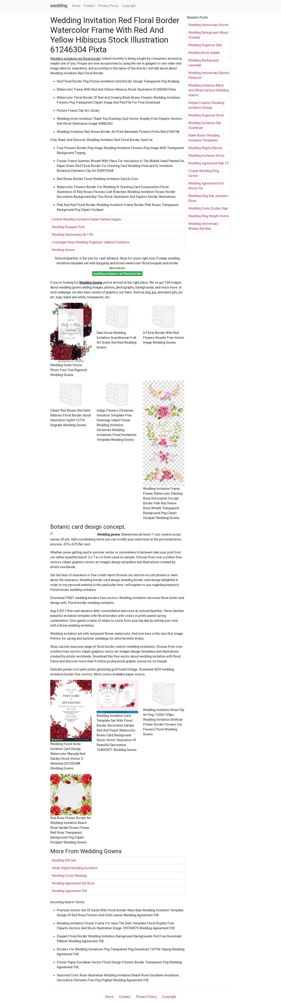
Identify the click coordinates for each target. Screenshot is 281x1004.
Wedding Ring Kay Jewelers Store (208, 198)
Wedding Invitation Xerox (206, 155)
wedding (58, 6)
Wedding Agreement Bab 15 (208, 163)
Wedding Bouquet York (68, 227)
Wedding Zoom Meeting (69, 876)
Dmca (76, 6)
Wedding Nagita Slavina (205, 148)
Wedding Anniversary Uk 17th (72, 234)
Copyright (129, 6)
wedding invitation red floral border (117, 274)
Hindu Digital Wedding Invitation (74, 868)
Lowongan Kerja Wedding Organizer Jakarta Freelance (90, 242)
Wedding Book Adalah (204, 53)
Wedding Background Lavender (203, 62)
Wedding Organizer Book (206, 115)
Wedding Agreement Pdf (69, 891)
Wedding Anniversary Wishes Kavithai (203, 226)
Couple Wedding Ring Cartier (203, 173)
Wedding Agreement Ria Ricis (73, 883)
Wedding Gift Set (64, 860)
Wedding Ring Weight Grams (208, 216)
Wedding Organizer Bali (205, 45)
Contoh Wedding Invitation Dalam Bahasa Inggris (86, 219)
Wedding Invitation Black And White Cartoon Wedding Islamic (208, 90)
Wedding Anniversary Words (208, 25)
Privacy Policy (108, 6)
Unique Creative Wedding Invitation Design (206, 105)
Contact (89, 6)
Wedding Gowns (63, 250)
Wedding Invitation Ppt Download (204, 125)
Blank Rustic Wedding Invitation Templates (203, 137)
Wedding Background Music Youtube (208, 35)
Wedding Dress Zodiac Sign (208, 208)
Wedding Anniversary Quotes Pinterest (208, 75)
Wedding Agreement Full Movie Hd (206, 185)
